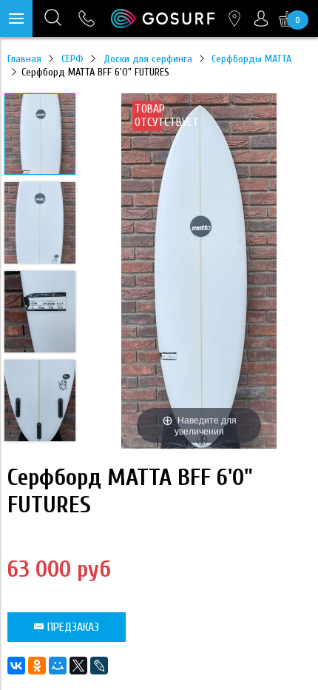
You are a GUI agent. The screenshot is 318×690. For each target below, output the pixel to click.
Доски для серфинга (148, 59)
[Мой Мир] (58, 665)
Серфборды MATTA (251, 59)
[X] (78, 665)
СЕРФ (72, 59)
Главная (24, 59)
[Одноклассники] (37, 665)
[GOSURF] (163, 18)
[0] (287, 18)
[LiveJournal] (99, 665)
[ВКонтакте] (16, 665)
